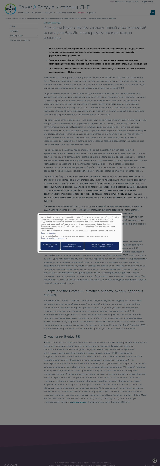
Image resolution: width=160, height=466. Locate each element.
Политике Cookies (47, 233)
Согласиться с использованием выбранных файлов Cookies (101, 246)
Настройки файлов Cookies (50, 246)
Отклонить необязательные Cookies (72, 246)
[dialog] (80, 233)
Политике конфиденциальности (53, 238)
